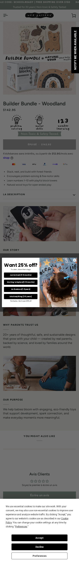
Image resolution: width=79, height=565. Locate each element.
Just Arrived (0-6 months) (21, 275)
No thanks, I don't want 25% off (20, 301)
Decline (39, 547)
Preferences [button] (21, 526)
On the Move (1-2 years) (20, 289)
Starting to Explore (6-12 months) (20, 282)
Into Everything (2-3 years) (21, 296)
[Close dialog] (74, 260)
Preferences (40, 556)
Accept (39, 538)
